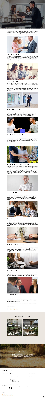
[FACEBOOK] (2, 395)
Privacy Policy (36, 392)
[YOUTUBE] (8, 395)
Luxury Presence (19, 392)
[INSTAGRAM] (4, 395)
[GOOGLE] (10, 395)
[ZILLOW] (12, 395)
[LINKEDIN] (6, 395)
